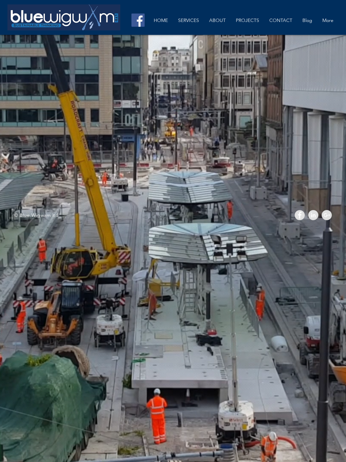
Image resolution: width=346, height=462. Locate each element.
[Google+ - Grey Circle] (327, 215)
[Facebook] (138, 20)
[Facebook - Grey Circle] (300, 215)
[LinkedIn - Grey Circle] (313, 215)
